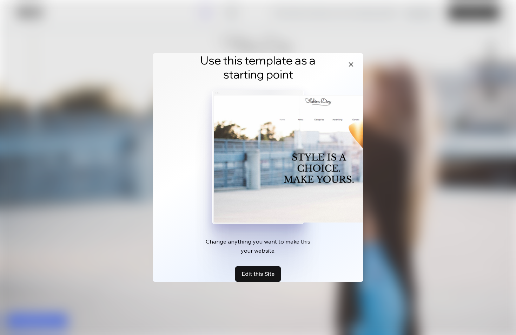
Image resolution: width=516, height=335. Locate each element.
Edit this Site (258, 273)
